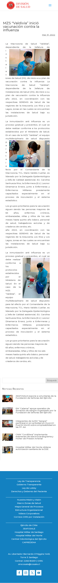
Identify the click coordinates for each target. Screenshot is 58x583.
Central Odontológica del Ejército (29, 539)
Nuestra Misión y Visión (29, 499)
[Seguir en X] (32, 572)
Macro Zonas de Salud (29, 503)
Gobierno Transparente (29, 484)
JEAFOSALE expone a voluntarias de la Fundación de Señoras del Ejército (36, 397)
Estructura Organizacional (29, 510)
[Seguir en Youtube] (38, 572)
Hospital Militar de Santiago (29, 532)
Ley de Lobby (29, 488)
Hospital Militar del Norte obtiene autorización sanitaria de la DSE (33, 448)
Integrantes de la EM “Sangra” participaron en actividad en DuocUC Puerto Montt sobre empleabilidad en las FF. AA (36, 424)
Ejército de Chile (29, 525)
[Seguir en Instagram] (25, 572)
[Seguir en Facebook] (19, 572)
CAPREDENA (29, 542)
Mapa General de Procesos (29, 506)
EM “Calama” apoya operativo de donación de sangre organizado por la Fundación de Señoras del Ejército (36, 410)
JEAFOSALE (29, 528)
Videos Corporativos (29, 513)
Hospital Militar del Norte (29, 535)
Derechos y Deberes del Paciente (29, 491)
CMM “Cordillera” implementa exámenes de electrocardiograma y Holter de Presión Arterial (34, 436)
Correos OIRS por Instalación (29, 517)
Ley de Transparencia (29, 481)
